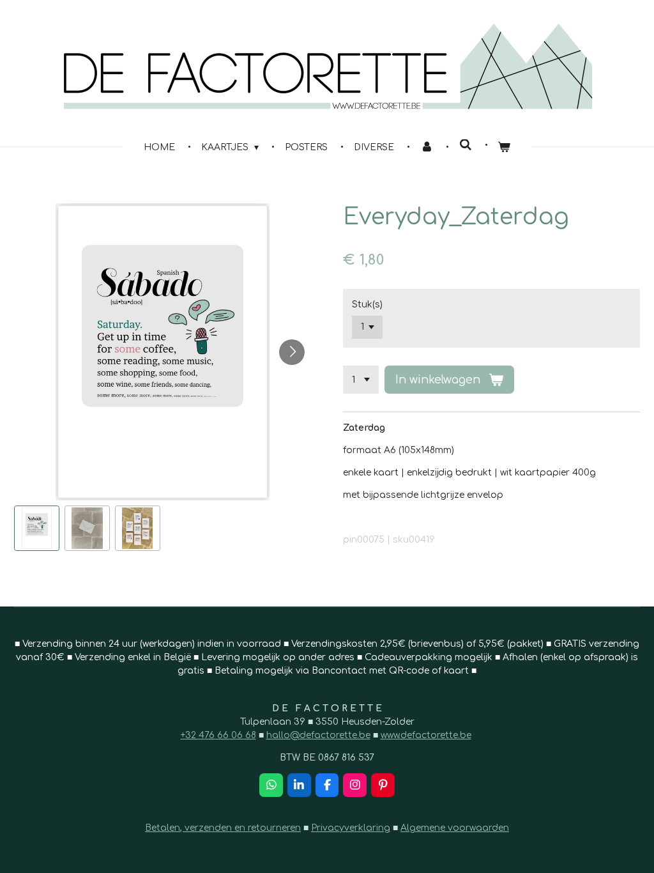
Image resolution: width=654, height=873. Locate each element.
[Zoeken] (465, 145)
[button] (36, 528)
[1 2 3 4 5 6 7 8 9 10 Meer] (361, 380)
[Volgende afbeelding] (292, 352)
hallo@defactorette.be (318, 735)
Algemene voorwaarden (454, 828)
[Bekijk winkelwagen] (504, 147)
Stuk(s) (367, 304)
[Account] (426, 147)
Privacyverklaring (350, 828)
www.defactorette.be (426, 735)
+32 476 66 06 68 (218, 735)
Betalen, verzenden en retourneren (223, 828)
